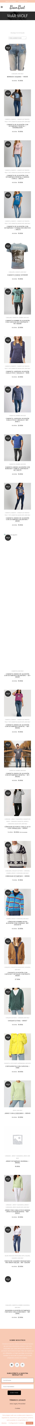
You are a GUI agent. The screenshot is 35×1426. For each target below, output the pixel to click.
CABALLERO (15, 74)
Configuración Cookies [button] (16, 1423)
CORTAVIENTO (14, 1063)
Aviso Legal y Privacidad (17, 1404)
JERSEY (14, 1110)
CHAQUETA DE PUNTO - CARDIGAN (20, 871)
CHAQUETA (7, 967)
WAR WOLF (20, 74)
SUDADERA (27, 967)
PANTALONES (18, 1256)
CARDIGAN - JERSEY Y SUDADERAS (14, 819)
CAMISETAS (14, 121)
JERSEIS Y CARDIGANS (17, 873)
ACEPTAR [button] (29, 1423)
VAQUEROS (14, 1258)
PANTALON (11, 1256)
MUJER (19, 121)
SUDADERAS (26, 1305)
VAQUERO (27, 1256)
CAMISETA (7, 119)
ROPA (22, 121)
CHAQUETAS (20, 821)
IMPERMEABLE (21, 1063)
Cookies (17, 1408)
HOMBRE (21, 317)
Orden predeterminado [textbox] (15, 38)
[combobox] (17, 38)
